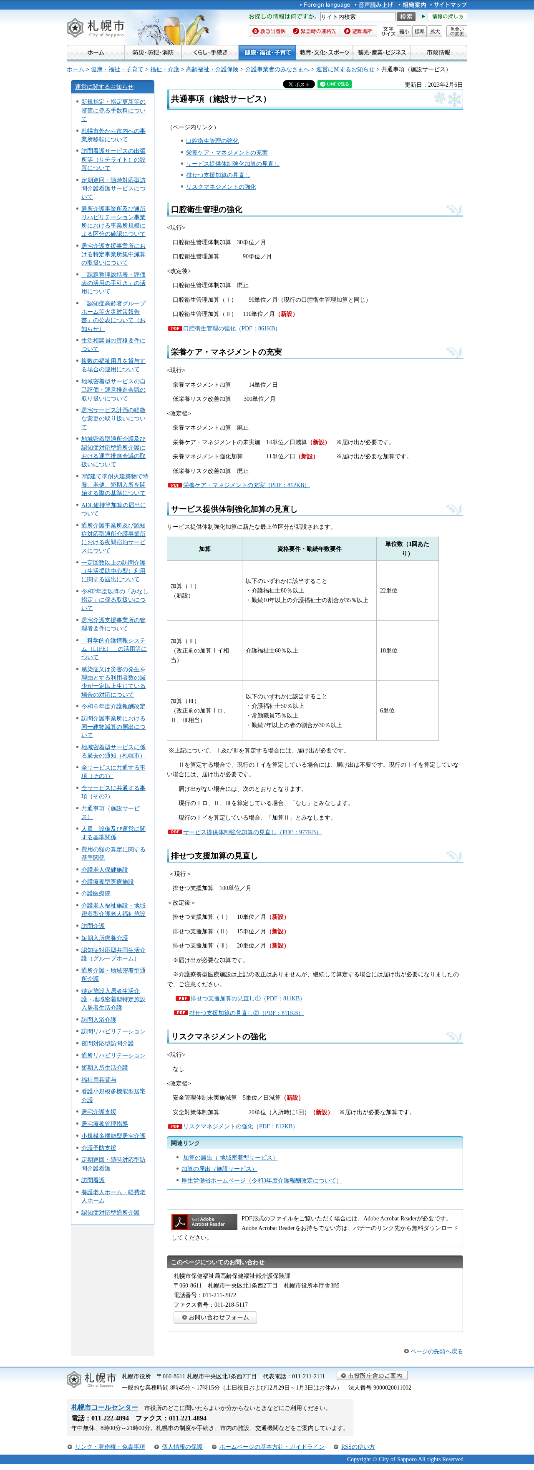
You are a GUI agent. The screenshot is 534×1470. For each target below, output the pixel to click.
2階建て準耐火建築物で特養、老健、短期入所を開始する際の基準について (115, 484)
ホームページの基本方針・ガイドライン (272, 1446)
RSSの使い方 (358, 1446)
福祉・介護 (164, 69)
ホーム (75, 69)
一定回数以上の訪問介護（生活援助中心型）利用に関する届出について (113, 570)
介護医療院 (96, 893)
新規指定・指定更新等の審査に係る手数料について (113, 110)
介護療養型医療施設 (107, 881)
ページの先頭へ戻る (437, 1351)
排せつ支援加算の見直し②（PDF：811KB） (246, 1013)
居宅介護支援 (98, 1111)
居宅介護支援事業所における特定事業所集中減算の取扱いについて (113, 254)
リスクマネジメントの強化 (221, 186)
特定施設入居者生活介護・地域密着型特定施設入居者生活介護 (113, 999)
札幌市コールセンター (104, 1407)
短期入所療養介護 (104, 938)
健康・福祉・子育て (117, 69)
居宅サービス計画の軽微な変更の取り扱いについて (113, 418)
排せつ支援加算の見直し (218, 175)
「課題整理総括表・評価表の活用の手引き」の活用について (113, 283)
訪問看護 (93, 1180)
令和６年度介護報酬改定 (113, 706)
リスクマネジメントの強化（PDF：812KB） (240, 1126)
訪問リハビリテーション (113, 1031)
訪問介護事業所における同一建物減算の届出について (113, 726)
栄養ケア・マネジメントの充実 (227, 152)
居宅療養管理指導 (104, 1123)
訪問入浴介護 (98, 1019)
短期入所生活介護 (104, 1067)
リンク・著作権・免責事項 (110, 1446)
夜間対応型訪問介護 (107, 1043)
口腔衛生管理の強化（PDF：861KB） (232, 328)
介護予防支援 (98, 1148)
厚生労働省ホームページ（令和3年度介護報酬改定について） (261, 1180)
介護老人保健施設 (104, 869)
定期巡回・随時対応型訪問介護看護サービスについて (113, 188)
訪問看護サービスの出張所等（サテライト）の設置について (113, 159)
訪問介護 (93, 925)
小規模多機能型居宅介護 (113, 1135)
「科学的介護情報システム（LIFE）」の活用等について (114, 648)
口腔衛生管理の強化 (212, 141)
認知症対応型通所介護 (110, 1212)
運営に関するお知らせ (345, 69)
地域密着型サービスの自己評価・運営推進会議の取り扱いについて (113, 389)
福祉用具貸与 (98, 1079)
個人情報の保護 (182, 1446)
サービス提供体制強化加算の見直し (233, 163)
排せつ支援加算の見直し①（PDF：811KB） (248, 998)
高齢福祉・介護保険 (212, 69)
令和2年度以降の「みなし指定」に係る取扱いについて (115, 599)
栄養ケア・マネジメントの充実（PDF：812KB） (246, 485)
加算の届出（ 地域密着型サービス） (230, 1157)
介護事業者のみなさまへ (277, 69)
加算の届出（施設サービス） (219, 1168)
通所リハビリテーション (113, 1055)
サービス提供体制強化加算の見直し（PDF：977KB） (252, 832)
